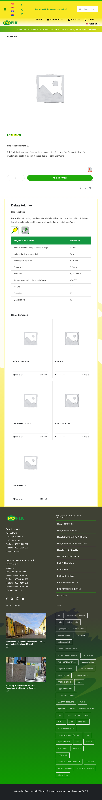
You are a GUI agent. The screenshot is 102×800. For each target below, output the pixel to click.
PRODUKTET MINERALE (69, 589)
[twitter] (22, 10)
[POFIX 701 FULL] (72, 400)
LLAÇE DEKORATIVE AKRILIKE (72, 537)
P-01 (87, 715)
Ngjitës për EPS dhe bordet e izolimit (71, 629)
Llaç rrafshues (88, 655)
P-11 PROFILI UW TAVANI (67, 662)
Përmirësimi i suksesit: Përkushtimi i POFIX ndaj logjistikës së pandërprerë (25, 643)
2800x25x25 (82, 722)
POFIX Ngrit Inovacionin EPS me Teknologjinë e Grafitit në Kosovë (20, 686)
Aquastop (61, 709)
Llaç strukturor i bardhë (66, 669)
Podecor (61, 722)
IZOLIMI (61, 517)
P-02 (87, 735)
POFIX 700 (90, 762)
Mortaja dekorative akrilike (67, 649)
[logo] (10, 21)
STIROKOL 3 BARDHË (85, 768)
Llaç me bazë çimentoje (66, 695)
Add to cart (60, 178)
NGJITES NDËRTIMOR (68, 556)
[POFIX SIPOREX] (30, 338)
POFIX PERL (62, 748)
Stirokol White (63, 775)
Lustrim (79, 682)
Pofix (59, 615)
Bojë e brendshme (86, 669)
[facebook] (22, 5)
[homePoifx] (4, 7)
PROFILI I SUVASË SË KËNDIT (69, 735)
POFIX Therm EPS (65, 563)
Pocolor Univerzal (73, 715)
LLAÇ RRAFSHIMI (65, 524)
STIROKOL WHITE (22, 423)
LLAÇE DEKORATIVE (67, 530)
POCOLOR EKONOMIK (66, 728)
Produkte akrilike (64, 635)
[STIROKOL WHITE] (30, 400)
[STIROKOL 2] (30, 462)
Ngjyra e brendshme (65, 689)
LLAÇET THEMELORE (67, 550)
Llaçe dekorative (88, 662)
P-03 (59, 715)
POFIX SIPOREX (21, 361)
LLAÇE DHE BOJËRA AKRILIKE (72, 543)
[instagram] (22, 14)
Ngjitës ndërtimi (72, 622)
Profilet (82, 702)
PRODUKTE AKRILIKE (67, 582)
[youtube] (23, 599)
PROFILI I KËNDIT (64, 682)
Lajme (8, 647)
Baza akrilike (80, 635)
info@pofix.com (13, 551)
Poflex (77, 742)
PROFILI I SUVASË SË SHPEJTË (82, 709)
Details (45, 375)
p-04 (71, 722)
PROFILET (62, 595)
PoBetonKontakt (63, 675)
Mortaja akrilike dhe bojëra (67, 655)
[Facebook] (75, 188)
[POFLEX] (72, 338)
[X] (80, 188)
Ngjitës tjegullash (64, 642)
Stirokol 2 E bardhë (65, 768)
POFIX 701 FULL (63, 423)
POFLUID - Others (65, 576)
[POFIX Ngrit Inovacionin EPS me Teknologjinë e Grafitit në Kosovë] (26, 669)
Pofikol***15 (77, 748)
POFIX (85, 791)
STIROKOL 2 (19, 485)
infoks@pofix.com (14, 590)
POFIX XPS (62, 569)
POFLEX (59, 361)
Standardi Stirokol (81, 675)
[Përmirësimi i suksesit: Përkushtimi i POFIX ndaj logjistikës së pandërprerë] (26, 626)
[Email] (90, 188)
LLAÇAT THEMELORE (66, 702)
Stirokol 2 (89, 742)
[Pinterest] (85, 188)
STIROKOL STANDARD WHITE (69, 762)
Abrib (60, 622)
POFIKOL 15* (62, 755)
